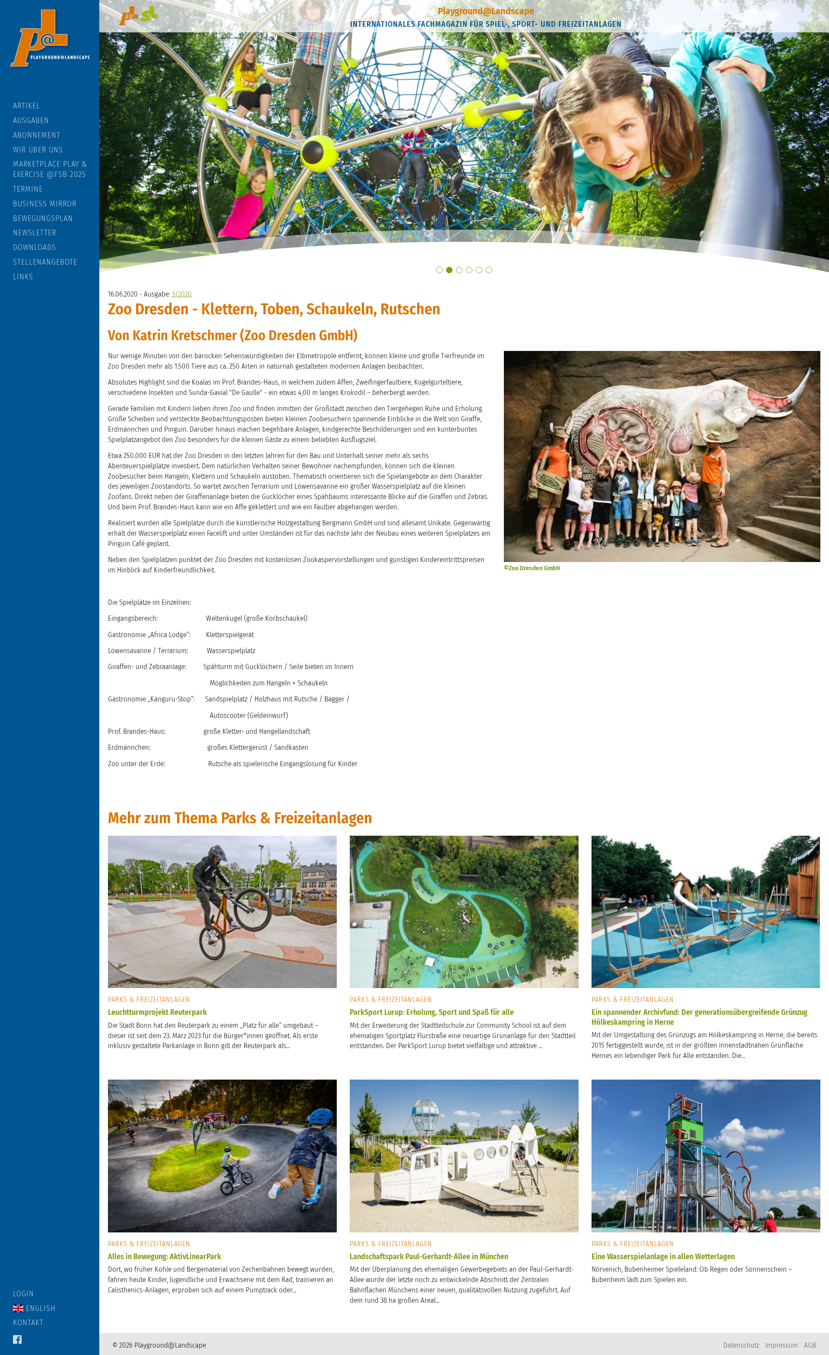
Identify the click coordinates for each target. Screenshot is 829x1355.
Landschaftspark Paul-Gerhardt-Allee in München (429, 1256)
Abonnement (36, 135)
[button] (439, 270)
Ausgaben (31, 120)
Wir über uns (38, 150)
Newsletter (34, 232)
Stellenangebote (45, 262)
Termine (28, 189)
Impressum (781, 1345)
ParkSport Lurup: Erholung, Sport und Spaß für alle (432, 1012)
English (39, 1308)
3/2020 (182, 294)
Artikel (26, 106)
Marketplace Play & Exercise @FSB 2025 (50, 169)
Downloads (34, 247)
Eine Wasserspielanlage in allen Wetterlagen (663, 1256)
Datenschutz (741, 1345)
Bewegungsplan (43, 218)
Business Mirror (44, 203)
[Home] (49, 50)
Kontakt (28, 1322)
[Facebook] (17, 1340)
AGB (810, 1345)
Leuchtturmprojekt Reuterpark (157, 1012)
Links (23, 276)
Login (23, 1293)
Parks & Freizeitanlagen (149, 999)
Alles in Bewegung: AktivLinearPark (164, 1256)
